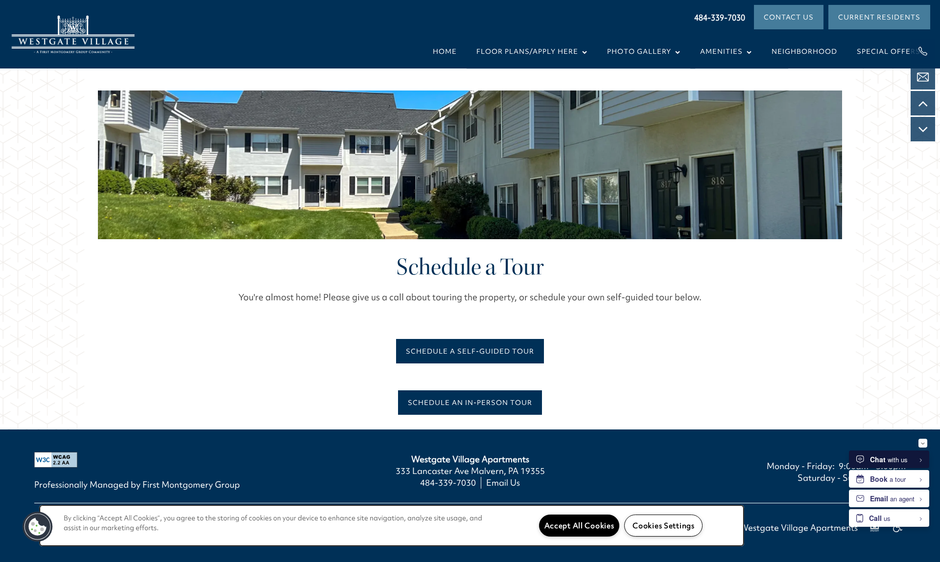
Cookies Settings (664, 525)
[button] (788, 17)
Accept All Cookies (579, 525)
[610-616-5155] (923, 51)
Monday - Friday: (801, 466)
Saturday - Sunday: (836, 477)
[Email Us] (923, 77)
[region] (391, 525)
